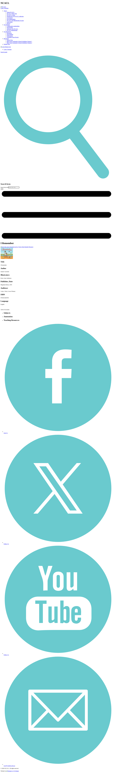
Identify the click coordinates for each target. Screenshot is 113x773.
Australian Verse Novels (13, 37)
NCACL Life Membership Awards (15, 20)
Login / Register (4, 8)
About (5, 11)
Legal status (10, 22)
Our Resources (7, 31)
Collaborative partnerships (13, 26)
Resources (9, 33)
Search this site (4, 187)
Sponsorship (10, 27)
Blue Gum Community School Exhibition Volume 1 (19, 41)
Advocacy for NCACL (12, 29)
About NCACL (10, 12)
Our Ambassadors (11, 19)
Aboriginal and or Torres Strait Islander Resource (21, 247)
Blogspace (6, 38)
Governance (10, 17)
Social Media (10, 34)
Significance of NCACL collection (15, 16)
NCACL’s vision (11, 15)
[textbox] (56, 186)
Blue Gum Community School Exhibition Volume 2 (19, 42)
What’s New (10, 40)
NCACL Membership (12, 30)
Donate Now (7, 44)
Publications (10, 36)
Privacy (8, 23)
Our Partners (7, 24)
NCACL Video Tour (12, 13)
